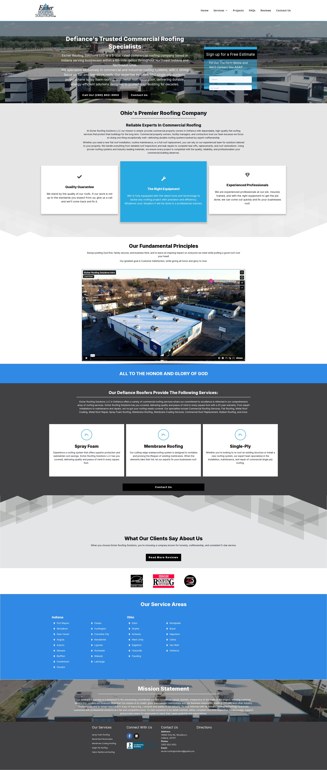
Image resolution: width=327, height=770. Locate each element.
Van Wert (174, 645)
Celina (173, 639)
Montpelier (175, 623)
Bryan (173, 628)
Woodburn (62, 628)
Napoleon (175, 634)
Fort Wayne (63, 623)
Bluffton (61, 656)
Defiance (174, 650)
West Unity (137, 639)
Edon (134, 623)
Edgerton (137, 645)
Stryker (135, 628)
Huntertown (63, 661)
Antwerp (136, 634)
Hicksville (137, 650)
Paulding (136, 656)
